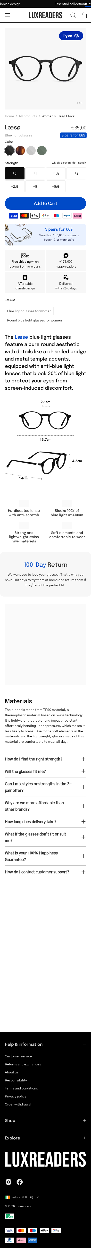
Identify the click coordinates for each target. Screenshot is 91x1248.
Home (9, 115)
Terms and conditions (21, 1088)
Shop (10, 1120)
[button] (73, 15)
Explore (12, 1137)
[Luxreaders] (46, 15)
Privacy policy (15, 1096)
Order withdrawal (18, 1104)
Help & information (24, 1044)
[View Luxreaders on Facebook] (19, 1182)
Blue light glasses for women (29, 310)
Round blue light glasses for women (34, 320)
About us (11, 1072)
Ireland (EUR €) (22, 1197)
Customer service (18, 1056)
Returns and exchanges (23, 1064)
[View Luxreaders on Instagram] (8, 1182)
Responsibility (16, 1080)
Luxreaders (24, 1206)
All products (28, 115)
